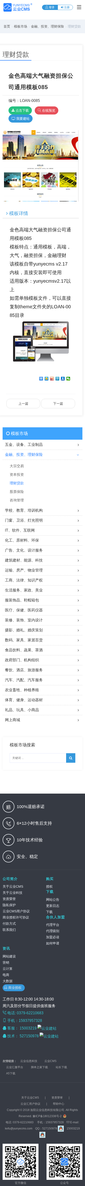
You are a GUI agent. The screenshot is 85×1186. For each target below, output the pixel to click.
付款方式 (9, 923)
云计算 (8, 969)
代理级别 (52, 931)
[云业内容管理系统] (18, 7)
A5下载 (10, 1073)
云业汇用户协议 (30, 1103)
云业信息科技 (28, 1061)
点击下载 (22, 110)
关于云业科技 (12, 893)
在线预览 (48, 110)
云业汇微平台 (14, 1067)
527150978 (30, 1036)
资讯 (6, 948)
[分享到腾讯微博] (57, 379)
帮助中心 (58, 1103)
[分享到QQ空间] (47, 379)
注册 (66, 7)
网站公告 (52, 899)
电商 (6, 975)
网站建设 (9, 956)
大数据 (8, 981)
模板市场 (20, 26)
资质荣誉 (9, 899)
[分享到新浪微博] (52, 379)
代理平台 (52, 925)
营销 (6, 962)
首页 (7, 26)
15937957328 (55, 1122)
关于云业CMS (13, 886)
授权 (49, 886)
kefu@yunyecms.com (18, 1128)
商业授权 (15, 988)
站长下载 (61, 1067)
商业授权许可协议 (16, 917)
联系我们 (9, 930)
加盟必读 (52, 937)
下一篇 (58, 403)
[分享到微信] (68, 379)
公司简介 (10, 879)
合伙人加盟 (55, 917)
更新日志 (52, 906)
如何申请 (52, 943)
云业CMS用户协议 (16, 911)
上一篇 (23, 403)
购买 (50, 879)
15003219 (29, 1028)
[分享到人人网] (63, 379)
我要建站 (22, 118)
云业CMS (50, 1061)
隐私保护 (9, 905)
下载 (50, 892)
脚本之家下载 (39, 1067)
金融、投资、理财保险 (47, 26)
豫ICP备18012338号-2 (47, 1116)
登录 (51, 7)
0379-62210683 (23, 1122)
